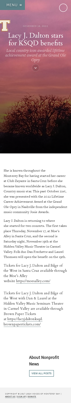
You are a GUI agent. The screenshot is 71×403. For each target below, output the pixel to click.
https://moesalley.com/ (33, 281)
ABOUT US (10, 396)
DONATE (32, 396)
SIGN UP (21, 396)
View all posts (41, 373)
